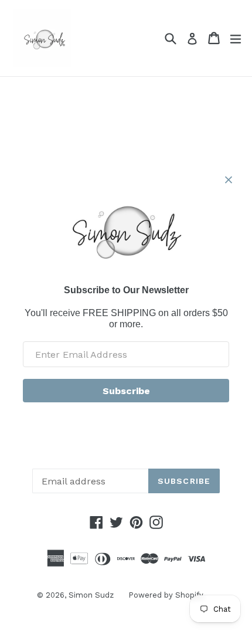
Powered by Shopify (165, 595)
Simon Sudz (91, 595)
